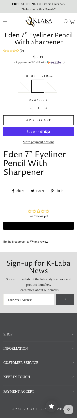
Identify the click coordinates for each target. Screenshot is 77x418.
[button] (38, 62)
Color (39, 76)
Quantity (38, 99)
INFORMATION (15, 348)
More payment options (38, 142)
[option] (38, 6)
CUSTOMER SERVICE (20, 363)
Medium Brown (51, 86)
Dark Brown (38, 86)
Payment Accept (18, 391)
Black (24, 86)
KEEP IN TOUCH (16, 377)
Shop (7, 334)
